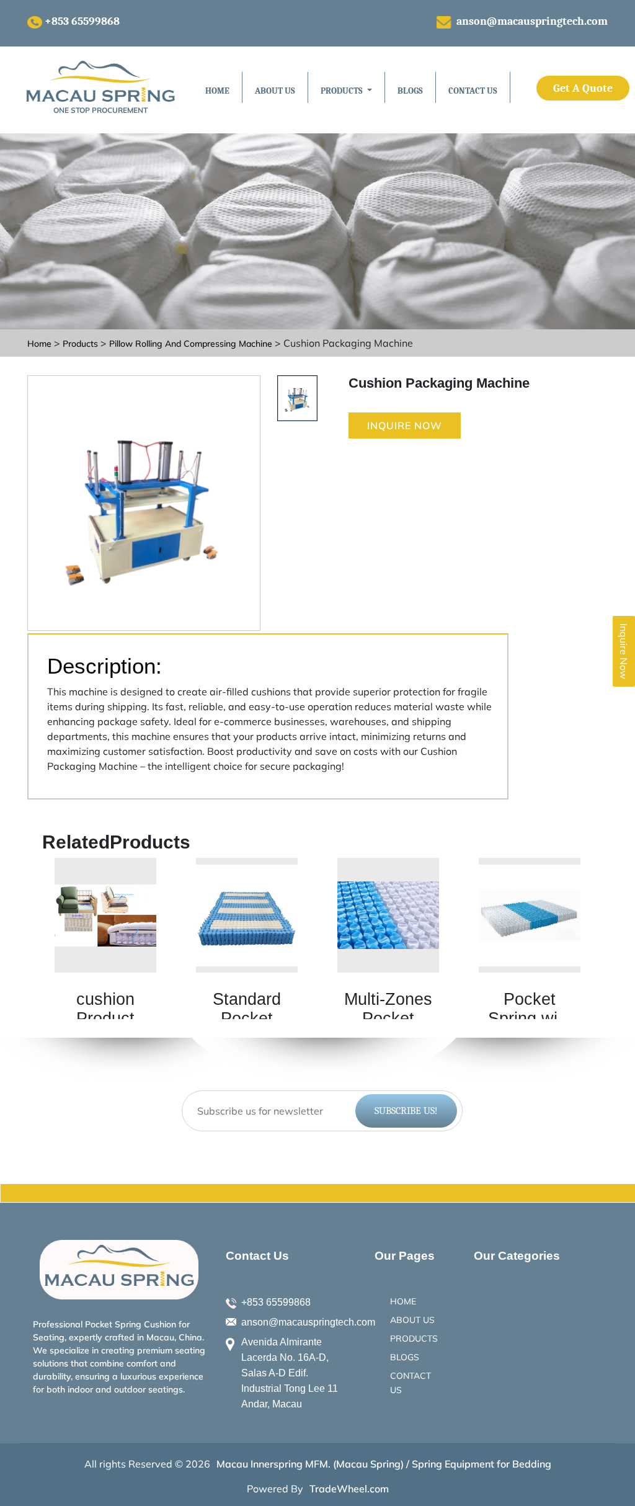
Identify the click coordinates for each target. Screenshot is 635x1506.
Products (80, 343)
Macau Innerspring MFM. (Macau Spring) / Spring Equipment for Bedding (383, 1464)
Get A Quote (583, 88)
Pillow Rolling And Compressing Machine (192, 343)
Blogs (410, 91)
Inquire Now (404, 425)
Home (217, 91)
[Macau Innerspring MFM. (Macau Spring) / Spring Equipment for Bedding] (119, 1269)
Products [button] (343, 91)
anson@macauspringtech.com (532, 21)
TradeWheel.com (349, 1488)
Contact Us (472, 91)
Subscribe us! (406, 1110)
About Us (275, 91)
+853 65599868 (82, 21)
